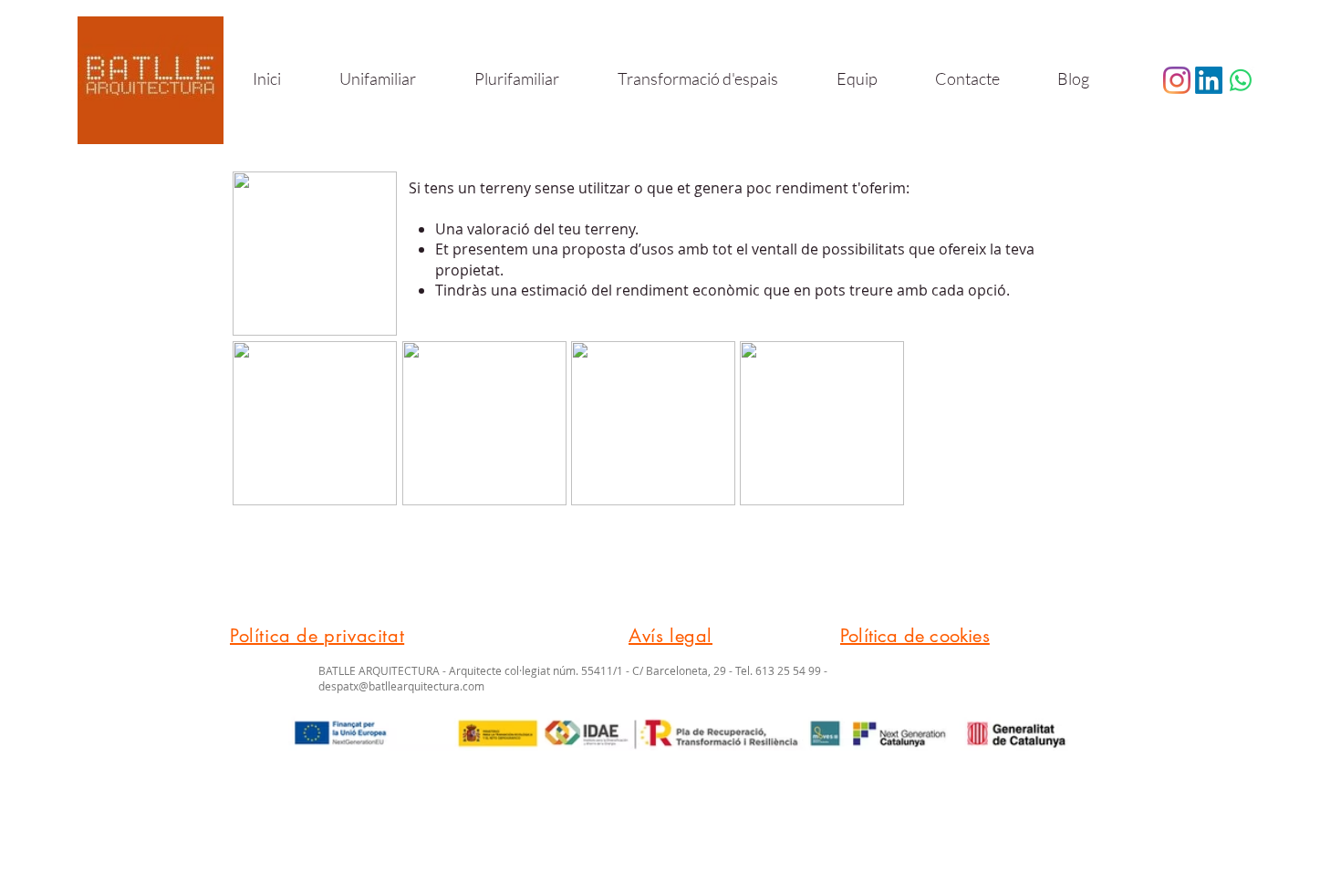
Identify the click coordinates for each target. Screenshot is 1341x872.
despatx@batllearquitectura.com (401, 686)
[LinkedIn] (1208, 80)
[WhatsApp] (1240, 80)
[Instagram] (1176, 80)
